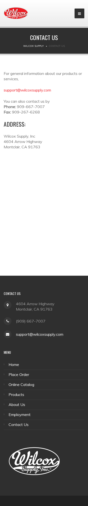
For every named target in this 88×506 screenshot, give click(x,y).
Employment (20, 414)
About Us (17, 404)
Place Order (19, 374)
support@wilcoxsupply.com (27, 90)
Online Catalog (21, 384)
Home (14, 364)
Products (16, 394)
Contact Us (19, 424)
